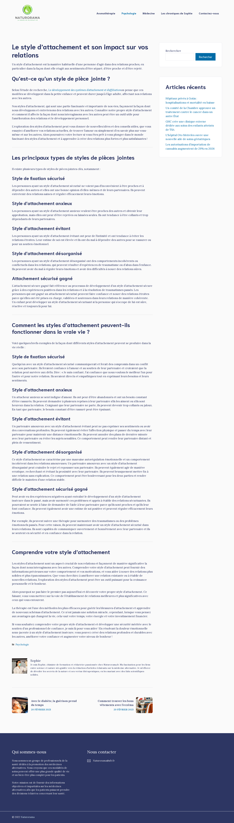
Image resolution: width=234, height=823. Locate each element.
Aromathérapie (105, 13)
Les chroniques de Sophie (176, 13)
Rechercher (173, 51)
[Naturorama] (28, 13)
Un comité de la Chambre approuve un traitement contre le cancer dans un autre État (190, 112)
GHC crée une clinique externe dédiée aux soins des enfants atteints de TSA (190, 125)
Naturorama (28, 817)
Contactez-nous (209, 13)
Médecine (149, 13)
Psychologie (129, 13)
